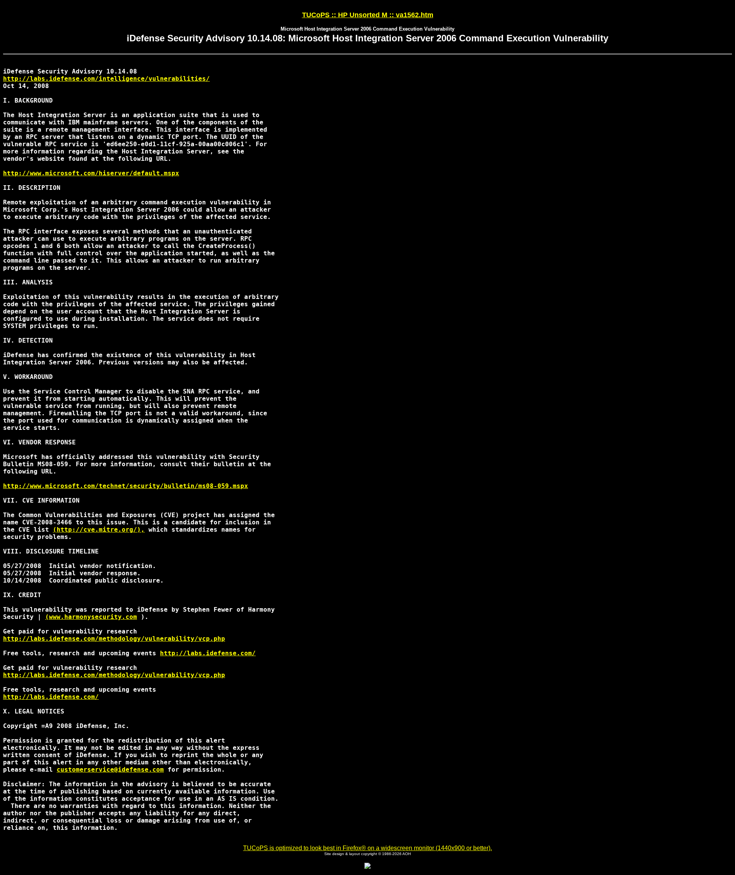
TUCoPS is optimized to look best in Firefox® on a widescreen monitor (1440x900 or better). (367, 848)
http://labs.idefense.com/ (208, 653)
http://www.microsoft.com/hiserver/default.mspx (91, 173)
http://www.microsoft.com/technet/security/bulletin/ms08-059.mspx (125, 486)
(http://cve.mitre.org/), (99, 529)
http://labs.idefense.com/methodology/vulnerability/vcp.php (114, 638)
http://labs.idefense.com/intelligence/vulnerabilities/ (106, 78)
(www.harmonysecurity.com (91, 616)
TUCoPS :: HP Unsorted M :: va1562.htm (367, 15)
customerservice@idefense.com (110, 769)
